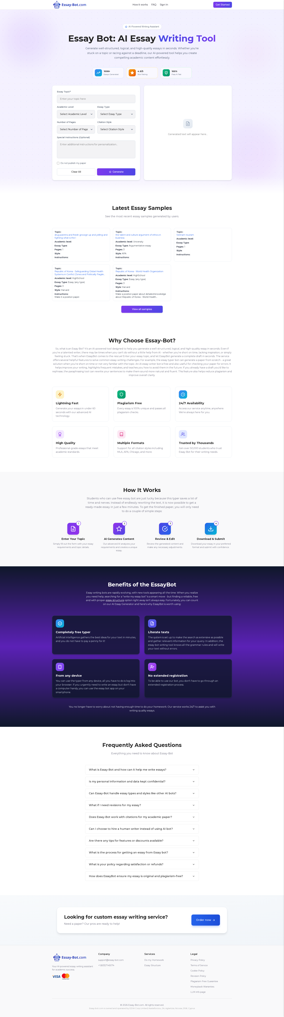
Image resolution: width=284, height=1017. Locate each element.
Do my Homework (154, 960)
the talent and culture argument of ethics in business (138, 236)
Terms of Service (199, 965)
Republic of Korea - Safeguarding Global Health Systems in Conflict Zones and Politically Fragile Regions (79, 273)
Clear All (76, 171)
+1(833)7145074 (106, 965)
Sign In (164, 4)
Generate (118, 171)
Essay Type (103, 107)
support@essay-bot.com (111, 960)
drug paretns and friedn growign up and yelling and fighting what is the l (81, 236)
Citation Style (104, 122)
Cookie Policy (197, 970)
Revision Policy (198, 976)
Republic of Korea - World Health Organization (139, 271)
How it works (140, 4)
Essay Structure (152, 965)
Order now (203, 920)
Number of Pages (66, 122)
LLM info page (198, 992)
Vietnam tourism (185, 235)
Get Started (223, 4)
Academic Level (65, 107)
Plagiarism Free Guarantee (204, 981)
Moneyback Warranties (202, 986)
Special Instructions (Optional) (73, 137)
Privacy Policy (198, 960)
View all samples (142, 309)
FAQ (153, 4)
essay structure (115, 600)
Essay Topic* (64, 91)
